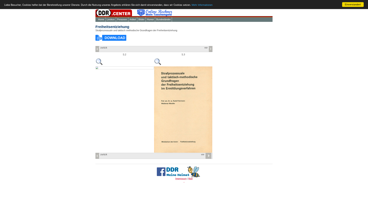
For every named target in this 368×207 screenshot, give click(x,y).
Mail (190, 178)
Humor (150, 19)
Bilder (141, 19)
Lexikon (111, 19)
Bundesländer (163, 19)
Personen (122, 19)
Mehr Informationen (202, 5)
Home (101, 19)
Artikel (133, 19)
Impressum (181, 178)
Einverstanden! (353, 4)
